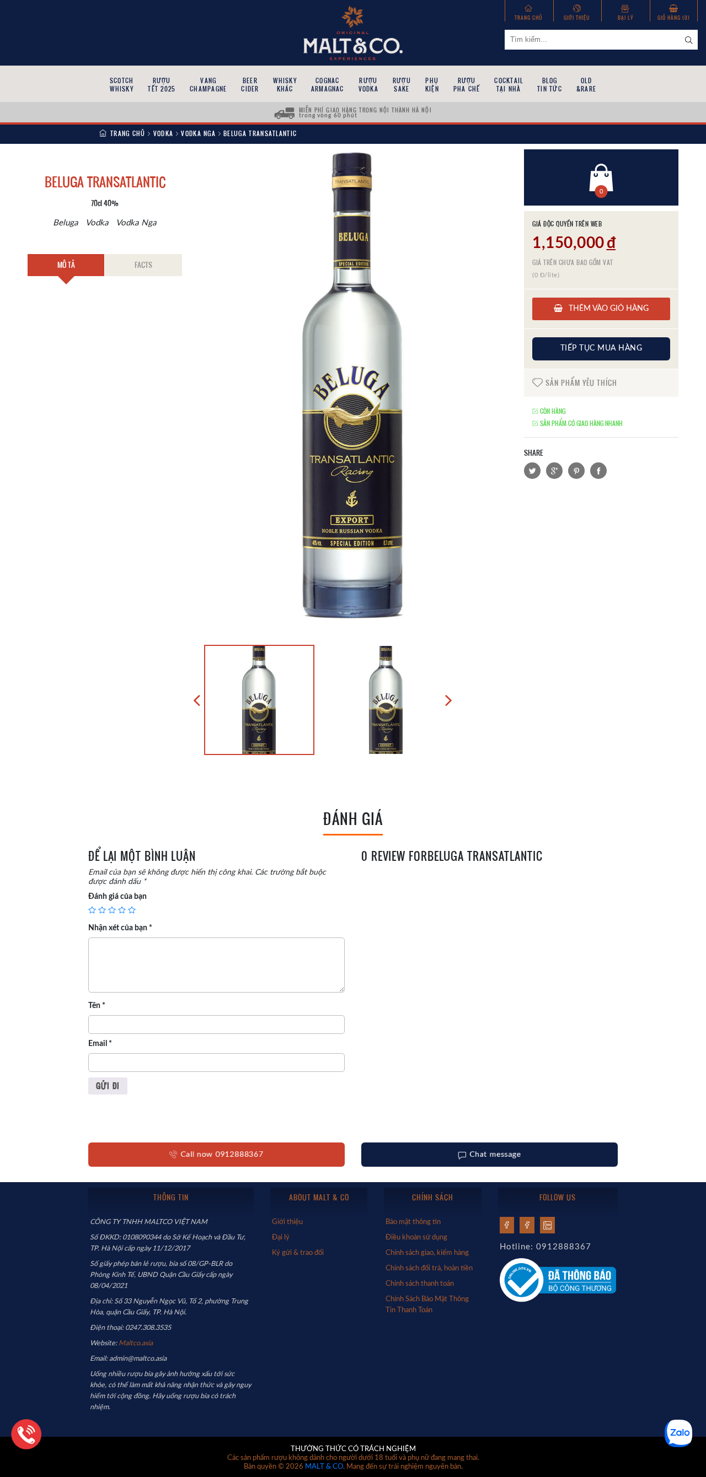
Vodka (163, 133)
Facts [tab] (143, 264)
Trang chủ (529, 17)
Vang (208, 84)
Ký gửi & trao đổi (298, 1252)
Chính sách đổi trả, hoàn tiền (429, 1268)
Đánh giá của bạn (117, 897)
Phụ (432, 84)
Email (100, 1044)
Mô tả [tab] (66, 264)
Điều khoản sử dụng (416, 1237)
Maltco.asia (136, 1343)
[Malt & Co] (352, 31)
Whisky (284, 84)
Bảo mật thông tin (413, 1222)
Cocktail (508, 84)
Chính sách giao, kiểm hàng (427, 1252)
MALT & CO (324, 1466)
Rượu (161, 84)
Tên (96, 1006)
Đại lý (625, 17)
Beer (250, 84)
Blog (549, 84)
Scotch (121, 84)
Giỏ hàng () (673, 17)
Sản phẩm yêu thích (580, 382)
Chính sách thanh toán (420, 1283)
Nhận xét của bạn (120, 928)
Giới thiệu (577, 17)
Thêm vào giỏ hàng (607, 308)
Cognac (327, 84)
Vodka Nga (198, 133)
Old (586, 84)
